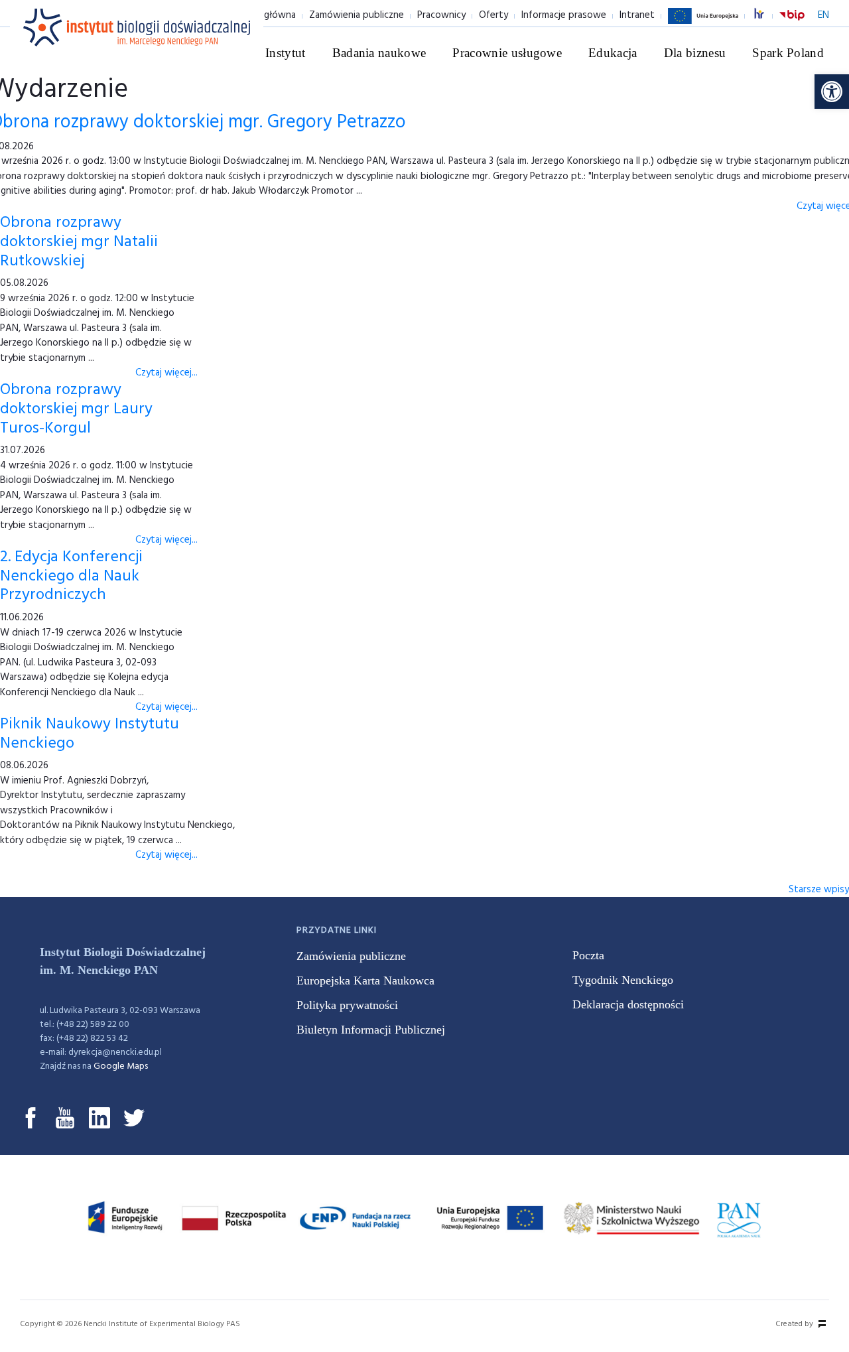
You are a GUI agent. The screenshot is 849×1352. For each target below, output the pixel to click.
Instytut (285, 53)
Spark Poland (788, 53)
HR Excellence (766, 16)
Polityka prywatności (347, 1005)
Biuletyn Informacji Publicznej (370, 1029)
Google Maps (121, 1066)
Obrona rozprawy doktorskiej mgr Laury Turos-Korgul (76, 409)
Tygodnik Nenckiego (622, 979)
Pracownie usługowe (507, 53)
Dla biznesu (695, 53)
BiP (792, 23)
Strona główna (264, 15)
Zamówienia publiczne (356, 15)
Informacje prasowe (563, 15)
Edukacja (612, 53)
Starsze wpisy (819, 890)
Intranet (637, 15)
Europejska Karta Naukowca (365, 980)
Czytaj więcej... (166, 373)
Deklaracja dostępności (628, 1004)
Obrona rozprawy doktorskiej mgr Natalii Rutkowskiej (79, 242)
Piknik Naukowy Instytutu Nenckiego (89, 734)
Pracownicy (441, 15)
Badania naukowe (379, 53)
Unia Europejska (703, 23)
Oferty (493, 15)
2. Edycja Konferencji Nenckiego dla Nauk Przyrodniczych (71, 576)
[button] (832, 91)
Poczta (588, 955)
